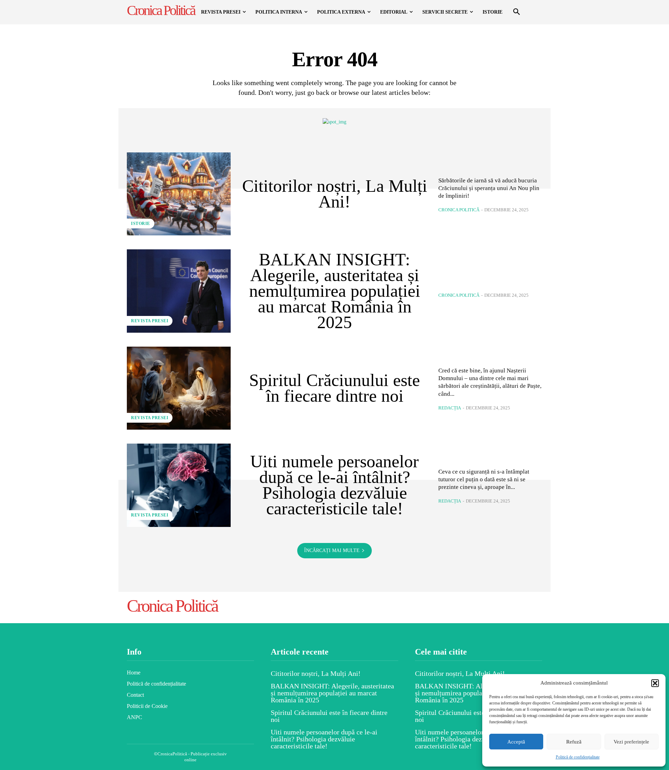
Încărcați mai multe (332, 550)
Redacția (449, 407)
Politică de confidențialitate (578, 757)
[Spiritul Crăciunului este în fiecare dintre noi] (179, 388)
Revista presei (149, 320)
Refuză (574, 742)
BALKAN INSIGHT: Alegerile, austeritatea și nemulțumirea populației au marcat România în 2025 (334, 291)
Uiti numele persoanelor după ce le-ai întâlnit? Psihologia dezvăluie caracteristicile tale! (334, 485)
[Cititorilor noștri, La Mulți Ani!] (179, 193)
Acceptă (516, 742)
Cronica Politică (458, 209)
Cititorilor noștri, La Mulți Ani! (334, 193)
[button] (655, 683)
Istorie (140, 223)
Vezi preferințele (631, 742)
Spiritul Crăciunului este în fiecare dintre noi (334, 388)
